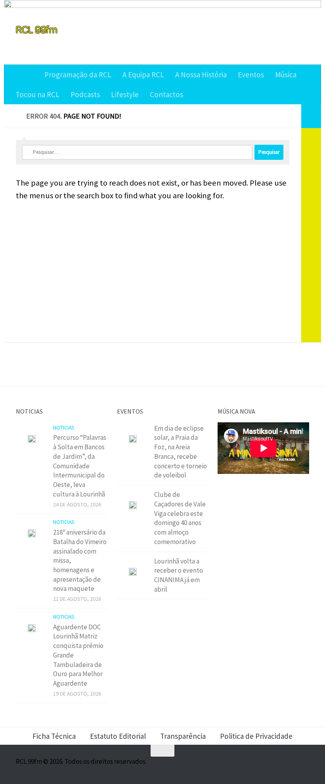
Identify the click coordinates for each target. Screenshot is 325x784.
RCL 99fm (36, 29)
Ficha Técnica (54, 736)
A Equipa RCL (143, 74)
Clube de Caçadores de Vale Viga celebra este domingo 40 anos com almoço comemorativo (180, 518)
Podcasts (85, 94)
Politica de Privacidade (256, 736)
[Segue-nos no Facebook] (260, 766)
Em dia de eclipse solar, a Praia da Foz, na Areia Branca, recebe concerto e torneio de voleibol (180, 452)
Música (285, 74)
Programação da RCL (77, 74)
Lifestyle (125, 94)
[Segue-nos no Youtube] (289, 766)
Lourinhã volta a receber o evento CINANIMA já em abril (178, 575)
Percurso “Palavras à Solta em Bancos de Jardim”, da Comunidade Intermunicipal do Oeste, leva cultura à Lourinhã (79, 465)
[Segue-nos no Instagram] (275, 766)
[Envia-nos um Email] (303, 766)
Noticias (64, 427)
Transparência (183, 736)
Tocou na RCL (37, 94)
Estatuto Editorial (118, 736)
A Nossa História (201, 74)
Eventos (251, 74)
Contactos (166, 94)
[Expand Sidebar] (311, 116)
